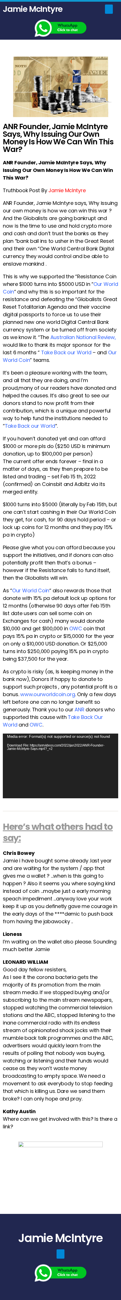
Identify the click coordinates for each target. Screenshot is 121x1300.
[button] (109, 9)
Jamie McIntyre (32, 9)
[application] (60, 766)
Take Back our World (30, 425)
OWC (75, 628)
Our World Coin (30, 590)
